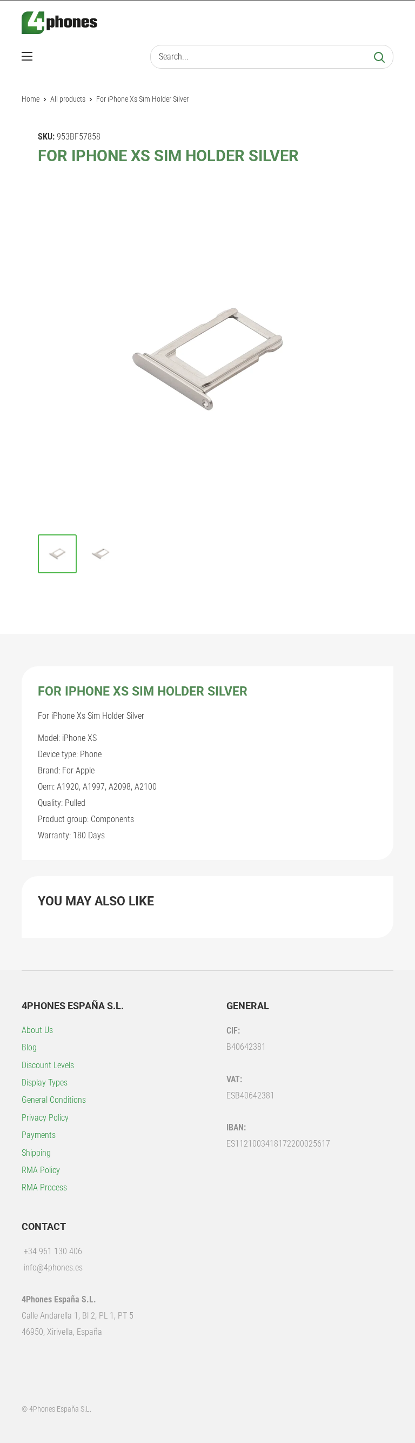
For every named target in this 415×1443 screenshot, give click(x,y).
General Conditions (54, 1100)
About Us (37, 1030)
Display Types (45, 1082)
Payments (39, 1135)
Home (30, 99)
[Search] (379, 56)
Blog (29, 1047)
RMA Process (44, 1187)
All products (67, 99)
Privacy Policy (45, 1118)
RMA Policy (41, 1170)
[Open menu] (27, 56)
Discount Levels (48, 1065)
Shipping (36, 1153)
